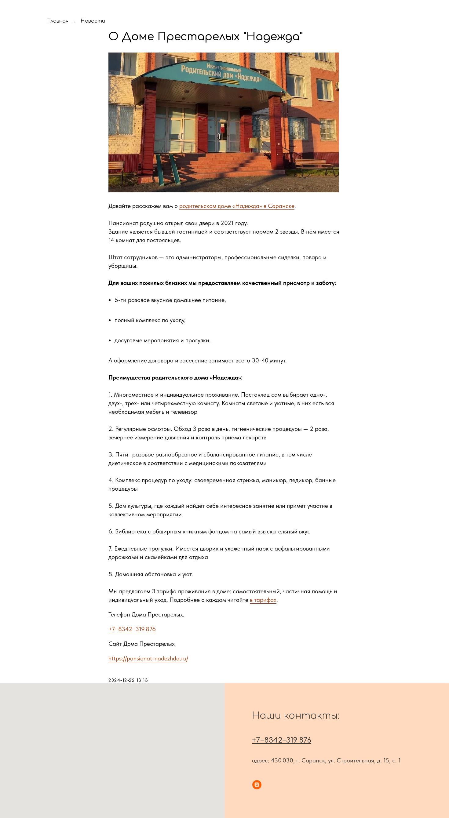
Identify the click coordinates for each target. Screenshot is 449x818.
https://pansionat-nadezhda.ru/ (148, 658)
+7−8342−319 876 (132, 629)
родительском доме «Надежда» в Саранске (236, 205)
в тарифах (263, 599)
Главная (57, 21)
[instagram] (256, 784)
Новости (93, 21)
